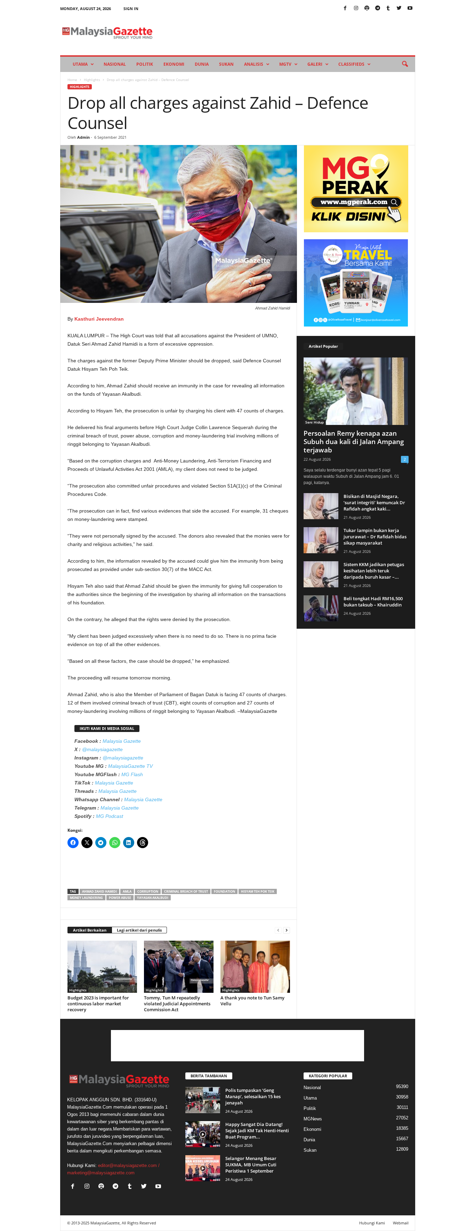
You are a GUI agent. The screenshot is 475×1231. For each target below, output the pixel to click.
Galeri (314, 64)
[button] (404, 64)
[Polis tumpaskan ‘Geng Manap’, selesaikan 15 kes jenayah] (202, 1100)
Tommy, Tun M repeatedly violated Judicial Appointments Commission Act (177, 1004)
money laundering (86, 897)
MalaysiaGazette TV (130, 766)
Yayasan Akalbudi (152, 897)
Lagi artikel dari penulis (139, 930)
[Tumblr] (388, 8)
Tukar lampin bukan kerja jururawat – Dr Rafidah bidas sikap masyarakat (375, 536)
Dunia (202, 64)
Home (72, 79)
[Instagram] (356, 8)
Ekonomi (173, 64)
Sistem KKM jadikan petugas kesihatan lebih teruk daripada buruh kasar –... (374, 570)
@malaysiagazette (102, 749)
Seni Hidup (314, 422)
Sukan (226, 64)
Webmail (401, 1222)
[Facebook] (345, 8)
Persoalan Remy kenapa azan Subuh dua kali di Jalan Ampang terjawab (354, 441)
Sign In (130, 8)
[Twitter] (399, 8)
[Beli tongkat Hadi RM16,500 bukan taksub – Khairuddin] (321, 608)
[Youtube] (410, 8)
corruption (147, 891)
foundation (224, 891)
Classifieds (351, 64)
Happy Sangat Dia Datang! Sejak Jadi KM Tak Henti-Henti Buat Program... (257, 1130)
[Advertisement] (178, 870)
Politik (144, 64)
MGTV (285, 64)
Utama (80, 64)
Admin (83, 137)
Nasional (115, 64)
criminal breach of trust (186, 891)
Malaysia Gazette (122, 741)
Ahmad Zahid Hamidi (99, 891)
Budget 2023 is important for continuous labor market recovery (98, 1004)
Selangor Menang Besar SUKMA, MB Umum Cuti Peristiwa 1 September (250, 1164)
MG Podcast (109, 816)
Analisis (253, 64)
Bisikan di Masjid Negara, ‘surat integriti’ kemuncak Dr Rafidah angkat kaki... (374, 502)
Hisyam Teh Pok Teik (257, 891)
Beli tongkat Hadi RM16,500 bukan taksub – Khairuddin (373, 601)
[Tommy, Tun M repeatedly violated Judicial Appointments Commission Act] (179, 967)
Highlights (92, 79)
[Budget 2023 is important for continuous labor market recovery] (102, 967)
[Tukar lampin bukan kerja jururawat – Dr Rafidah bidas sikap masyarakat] (321, 540)
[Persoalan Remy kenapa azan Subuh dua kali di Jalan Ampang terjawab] (356, 391)
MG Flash (132, 774)
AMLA (127, 891)
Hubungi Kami (372, 1222)
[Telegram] (377, 8)
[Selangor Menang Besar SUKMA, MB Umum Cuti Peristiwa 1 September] (202, 1168)
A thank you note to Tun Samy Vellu (252, 1001)
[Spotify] (367, 8)
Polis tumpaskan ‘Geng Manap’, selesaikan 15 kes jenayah (253, 1096)
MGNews (313, 1118)
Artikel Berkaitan (89, 930)
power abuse (120, 897)
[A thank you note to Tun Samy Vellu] (255, 967)
